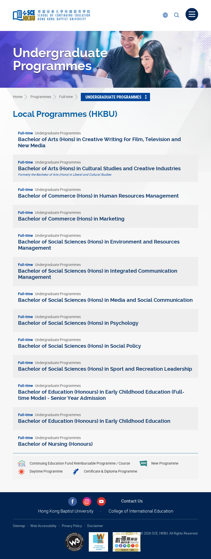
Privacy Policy (72, 525)
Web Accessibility (43, 525)
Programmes (40, 96)
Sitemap (19, 525)
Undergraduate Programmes (113, 97)
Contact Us (132, 501)
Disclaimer (95, 525)
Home (17, 96)
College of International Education (141, 511)
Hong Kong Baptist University (65, 511)
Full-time (66, 96)
